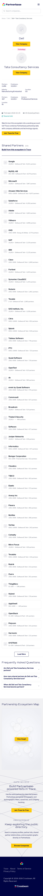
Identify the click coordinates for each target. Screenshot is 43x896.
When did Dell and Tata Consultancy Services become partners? (17, 686)
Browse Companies (21, 846)
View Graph (21, 739)
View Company (21, 44)
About (12, 869)
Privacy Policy (9, 871)
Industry (4, 89)
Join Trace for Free (11, 133)
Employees (14, 84)
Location (28, 89)
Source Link (8, 116)
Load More (21, 654)
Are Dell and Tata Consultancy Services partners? (19, 669)
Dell (8, 18)
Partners (4, 84)
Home (4, 18)
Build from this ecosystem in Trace (16, 150)
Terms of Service (24, 869)
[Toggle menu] (38, 4)
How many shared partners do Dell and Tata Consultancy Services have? (20, 678)
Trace (6, 869)
